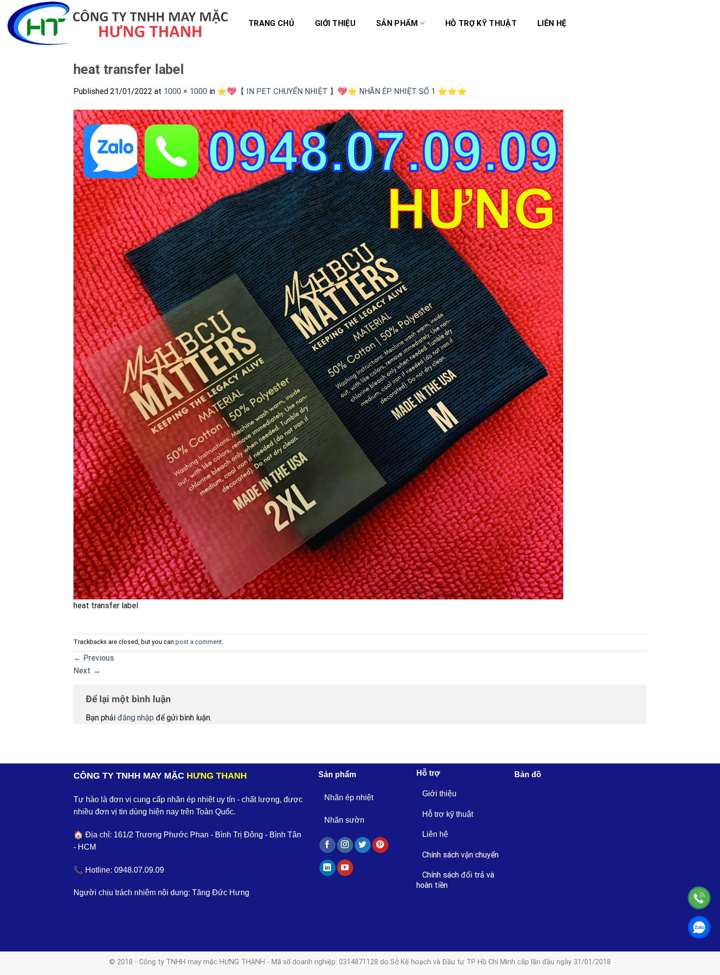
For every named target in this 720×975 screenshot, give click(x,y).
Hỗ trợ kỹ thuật (481, 23)
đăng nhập (136, 717)
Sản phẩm (397, 23)
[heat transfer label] (318, 353)
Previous (93, 658)
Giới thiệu (335, 23)
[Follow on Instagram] (345, 845)
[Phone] (699, 898)
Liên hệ (551, 23)
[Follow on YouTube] (345, 867)
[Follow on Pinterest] (380, 845)
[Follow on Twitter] (363, 845)
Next (86, 670)
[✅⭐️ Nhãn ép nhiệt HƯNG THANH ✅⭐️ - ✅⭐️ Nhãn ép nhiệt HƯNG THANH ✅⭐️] (117, 23)
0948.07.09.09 (139, 870)
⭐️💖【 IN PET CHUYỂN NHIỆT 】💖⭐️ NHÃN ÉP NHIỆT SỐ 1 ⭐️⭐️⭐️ (342, 91)
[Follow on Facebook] (327, 845)
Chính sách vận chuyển (460, 854)
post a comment (198, 641)
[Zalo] (699, 927)
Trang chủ (271, 23)
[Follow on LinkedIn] (327, 867)
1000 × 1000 (185, 91)
